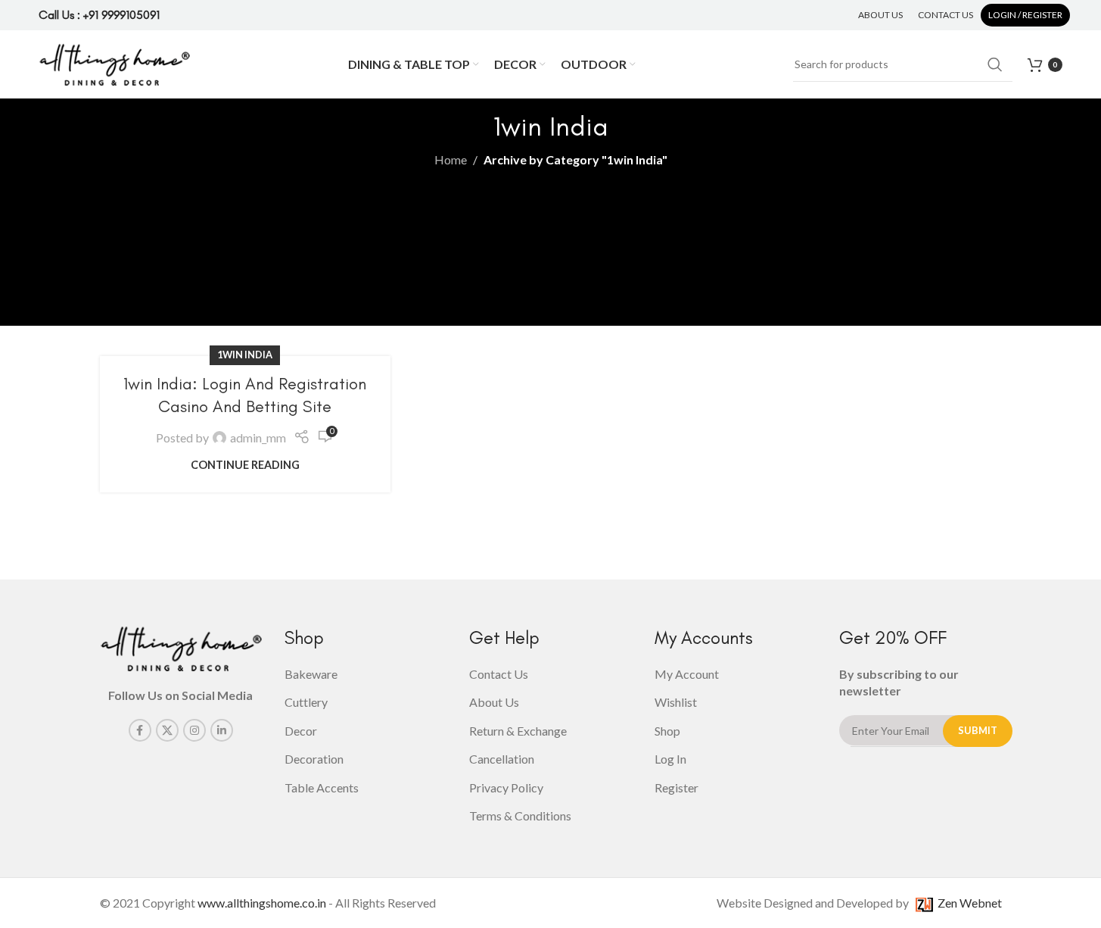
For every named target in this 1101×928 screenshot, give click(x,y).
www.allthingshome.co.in (261, 902)
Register (676, 787)
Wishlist (676, 702)
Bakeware (311, 674)
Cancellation (501, 758)
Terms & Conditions (520, 815)
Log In (670, 758)
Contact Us (498, 674)
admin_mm (258, 437)
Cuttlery (306, 702)
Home (450, 159)
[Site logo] (114, 62)
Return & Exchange (518, 730)
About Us (494, 702)
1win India (244, 354)
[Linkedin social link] (221, 730)
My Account (687, 674)
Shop (667, 730)
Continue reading (245, 464)
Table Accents (322, 787)
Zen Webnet (967, 902)
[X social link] (167, 730)
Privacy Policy (506, 787)
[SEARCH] (995, 64)
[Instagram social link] (194, 730)
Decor (301, 730)
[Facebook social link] (140, 730)
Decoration (314, 758)
